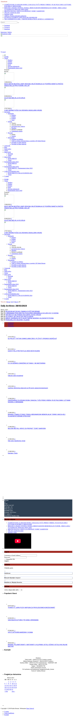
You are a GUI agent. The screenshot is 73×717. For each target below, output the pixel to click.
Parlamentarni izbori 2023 (11, 166)
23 (10, 687)
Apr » (13, 691)
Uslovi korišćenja (9, 713)
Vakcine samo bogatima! (15, 376)
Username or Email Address (12, 555)
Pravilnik (10, 154)
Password (7, 557)
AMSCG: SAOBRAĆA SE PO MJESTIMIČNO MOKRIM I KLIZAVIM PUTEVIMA (29, 318)
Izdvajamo (7, 112)
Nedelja (13, 136)
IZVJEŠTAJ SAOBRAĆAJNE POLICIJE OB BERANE (20, 17)
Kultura (10, 63)
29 (9, 689)
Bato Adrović (30, 708)
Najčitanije (11, 323)
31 (12, 689)
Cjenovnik (7, 145)
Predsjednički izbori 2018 (15, 68)
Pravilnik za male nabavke (18, 142)
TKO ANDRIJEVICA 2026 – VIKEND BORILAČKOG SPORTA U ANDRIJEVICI (29, 19)
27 (5, 689)
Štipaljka (13, 128)
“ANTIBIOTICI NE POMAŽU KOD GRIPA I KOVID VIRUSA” (23, 315)
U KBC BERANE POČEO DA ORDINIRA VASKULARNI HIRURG (23, 110)
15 (9, 685)
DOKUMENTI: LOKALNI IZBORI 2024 (20, 173)
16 (10, 685)
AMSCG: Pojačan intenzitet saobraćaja (15, 16)
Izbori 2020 (7, 152)
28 (7, 689)
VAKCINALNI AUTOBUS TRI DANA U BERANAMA (23, 620)
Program (10, 133)
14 (7, 685)
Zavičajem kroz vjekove (18, 126)
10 (12, 683)
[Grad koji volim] (6, 34)
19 (16, 685)
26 (16, 687)
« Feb (6, 691)
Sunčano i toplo (8, 14)
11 (14, 683)
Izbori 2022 (7, 157)
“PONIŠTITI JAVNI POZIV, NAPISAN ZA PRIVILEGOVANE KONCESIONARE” (31, 607)
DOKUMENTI (12, 158)
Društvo (10, 60)
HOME (6, 57)
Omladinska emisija (16, 131)
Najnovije (10, 324)
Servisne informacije (13, 66)
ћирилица (4, 32)
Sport (9, 65)
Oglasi (6, 150)
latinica (10, 32)
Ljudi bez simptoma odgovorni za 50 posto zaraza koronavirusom (28, 388)
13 (5, 685)
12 (16, 683)
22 (9, 687)
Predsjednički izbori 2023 (11, 162)
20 (5, 687)
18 (14, 685)
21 (7, 687)
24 (12, 687)
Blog (5, 147)
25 (14, 687)
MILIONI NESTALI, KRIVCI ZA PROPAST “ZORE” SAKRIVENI (24, 11)
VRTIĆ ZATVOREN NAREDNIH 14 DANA (20, 632)
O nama (6, 176)
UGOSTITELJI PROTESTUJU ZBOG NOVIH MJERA (24, 351)
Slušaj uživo (7, 149)
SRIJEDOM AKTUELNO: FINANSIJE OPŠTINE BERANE (22, 311)
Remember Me (10, 559)
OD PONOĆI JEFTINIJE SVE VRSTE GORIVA (19, 316)
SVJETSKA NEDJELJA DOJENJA (14, 98)
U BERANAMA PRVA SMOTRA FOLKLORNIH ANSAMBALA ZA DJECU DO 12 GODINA (31, 313)
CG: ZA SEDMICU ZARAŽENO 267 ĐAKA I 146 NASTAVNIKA (26, 363)
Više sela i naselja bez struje (12, 12)
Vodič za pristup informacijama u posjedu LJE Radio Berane (28, 141)
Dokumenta (11, 137)
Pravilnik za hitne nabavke (18, 144)
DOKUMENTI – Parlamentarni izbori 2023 (20, 168)
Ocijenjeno (11, 326)
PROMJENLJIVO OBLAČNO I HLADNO (17, 320)
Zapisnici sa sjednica (17, 139)
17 (12, 685)
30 (10, 689)
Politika (10, 61)
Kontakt (6, 714)
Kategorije (11, 113)
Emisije (10, 121)
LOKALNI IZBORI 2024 (11, 171)
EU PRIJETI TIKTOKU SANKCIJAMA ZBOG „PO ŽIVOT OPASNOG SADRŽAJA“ (32, 338)
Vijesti (6, 58)
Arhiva (6, 590)
